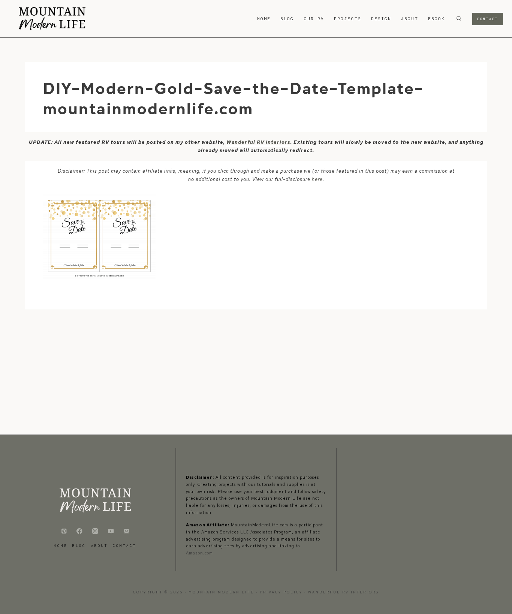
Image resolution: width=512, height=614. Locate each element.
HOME (264, 18)
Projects (347, 18)
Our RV (314, 18)
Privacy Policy (282, 592)
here (317, 179)
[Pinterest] (64, 531)
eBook (436, 18)
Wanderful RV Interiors (258, 142)
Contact (487, 19)
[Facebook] (79, 531)
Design (381, 18)
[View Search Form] (459, 18)
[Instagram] (95, 531)
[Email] (126, 531)
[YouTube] (111, 531)
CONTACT (124, 546)
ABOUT (409, 18)
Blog (287, 18)
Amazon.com (199, 553)
